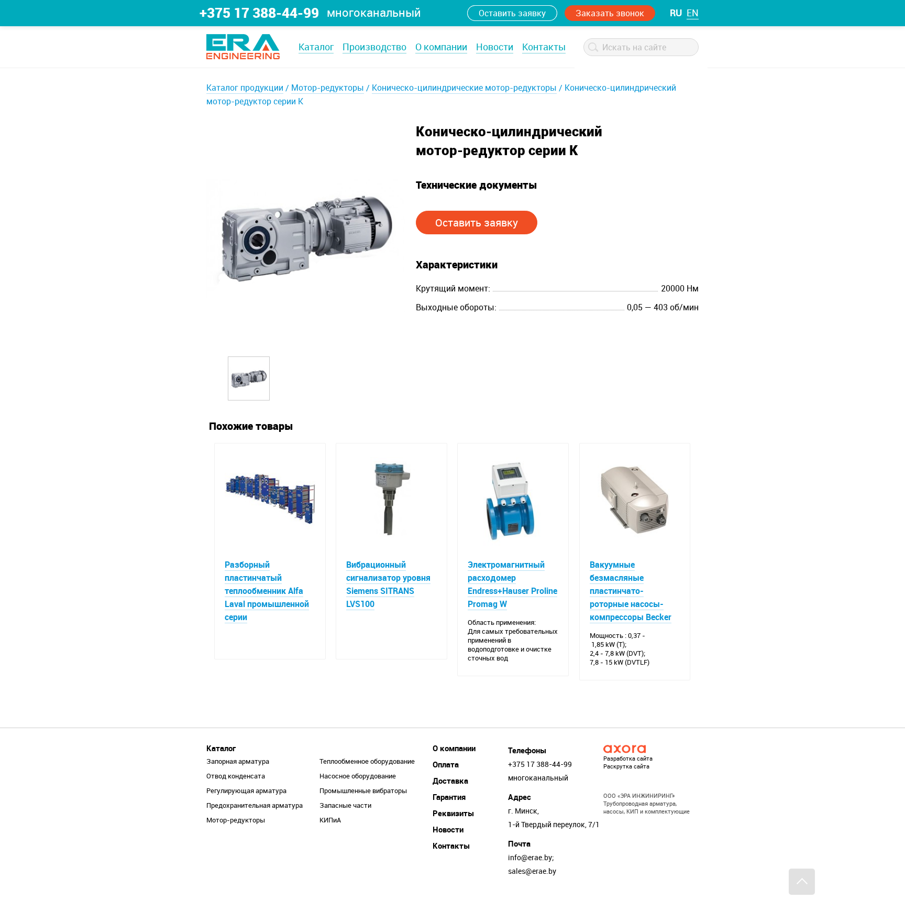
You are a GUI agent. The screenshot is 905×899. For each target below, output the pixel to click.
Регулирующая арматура (246, 790)
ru (676, 12)
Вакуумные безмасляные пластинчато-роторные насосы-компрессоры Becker (630, 591)
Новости (494, 46)
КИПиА (330, 820)
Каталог (316, 46)
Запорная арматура (237, 761)
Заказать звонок (610, 13)
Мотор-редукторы (327, 87)
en (693, 12)
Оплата (446, 764)
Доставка (450, 780)
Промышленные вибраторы (363, 790)
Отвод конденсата (235, 776)
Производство (374, 46)
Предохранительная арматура (254, 805)
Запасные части (345, 805)
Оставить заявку (512, 13)
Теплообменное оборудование (367, 761)
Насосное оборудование (357, 776)
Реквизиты (453, 813)
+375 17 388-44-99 (259, 12)
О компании (441, 46)
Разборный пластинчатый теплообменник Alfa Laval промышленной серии (267, 591)
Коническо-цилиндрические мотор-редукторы (464, 87)
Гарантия (449, 797)
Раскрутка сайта (626, 766)
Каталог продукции (244, 87)
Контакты (544, 46)
